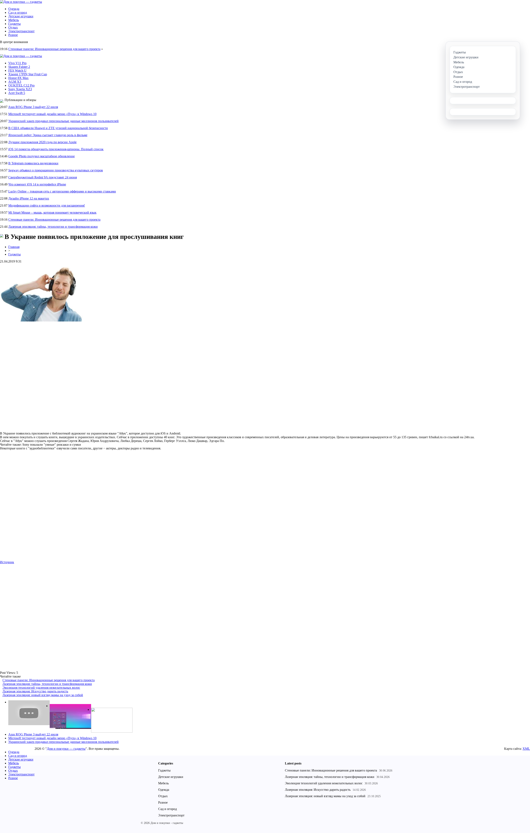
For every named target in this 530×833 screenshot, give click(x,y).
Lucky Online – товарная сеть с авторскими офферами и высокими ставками (62, 191)
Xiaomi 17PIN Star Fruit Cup (27, 74)
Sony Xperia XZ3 (20, 89)
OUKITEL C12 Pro (21, 85)
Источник (7, 562)
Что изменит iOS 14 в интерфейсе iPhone (37, 184)
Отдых (13, 27)
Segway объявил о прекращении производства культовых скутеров (55, 170)
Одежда (13, 9)
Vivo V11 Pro (17, 63)
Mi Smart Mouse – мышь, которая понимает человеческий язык (52, 212)
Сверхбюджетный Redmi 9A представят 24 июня (42, 177)
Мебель (13, 20)
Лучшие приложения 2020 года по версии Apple (42, 142)
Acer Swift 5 (16, 93)
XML (526, 748)
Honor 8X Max (18, 78)
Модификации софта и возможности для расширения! (46, 205)
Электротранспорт (21, 31)
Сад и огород (17, 12)
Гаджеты (14, 23)
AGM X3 (14, 81)
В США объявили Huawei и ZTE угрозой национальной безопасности (58, 128)
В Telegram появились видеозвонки (33, 163)
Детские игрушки (20, 16)
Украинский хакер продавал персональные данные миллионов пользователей (63, 121)
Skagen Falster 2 (19, 67)
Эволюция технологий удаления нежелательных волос (41, 687)
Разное (13, 35)
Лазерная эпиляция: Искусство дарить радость (35, 691)
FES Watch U (17, 70)
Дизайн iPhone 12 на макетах (28, 198)
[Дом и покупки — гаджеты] (21, 2)
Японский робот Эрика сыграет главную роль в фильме (47, 135)
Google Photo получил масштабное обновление (41, 156)
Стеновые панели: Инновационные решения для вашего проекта (54, 49)
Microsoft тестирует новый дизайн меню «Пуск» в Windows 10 (52, 114)
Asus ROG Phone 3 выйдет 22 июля (33, 107)
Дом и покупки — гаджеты (66, 748)
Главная (13, 247)
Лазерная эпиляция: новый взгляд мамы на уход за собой (42, 695)
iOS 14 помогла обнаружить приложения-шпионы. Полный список (56, 149)
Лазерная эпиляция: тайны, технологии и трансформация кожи (53, 226)
